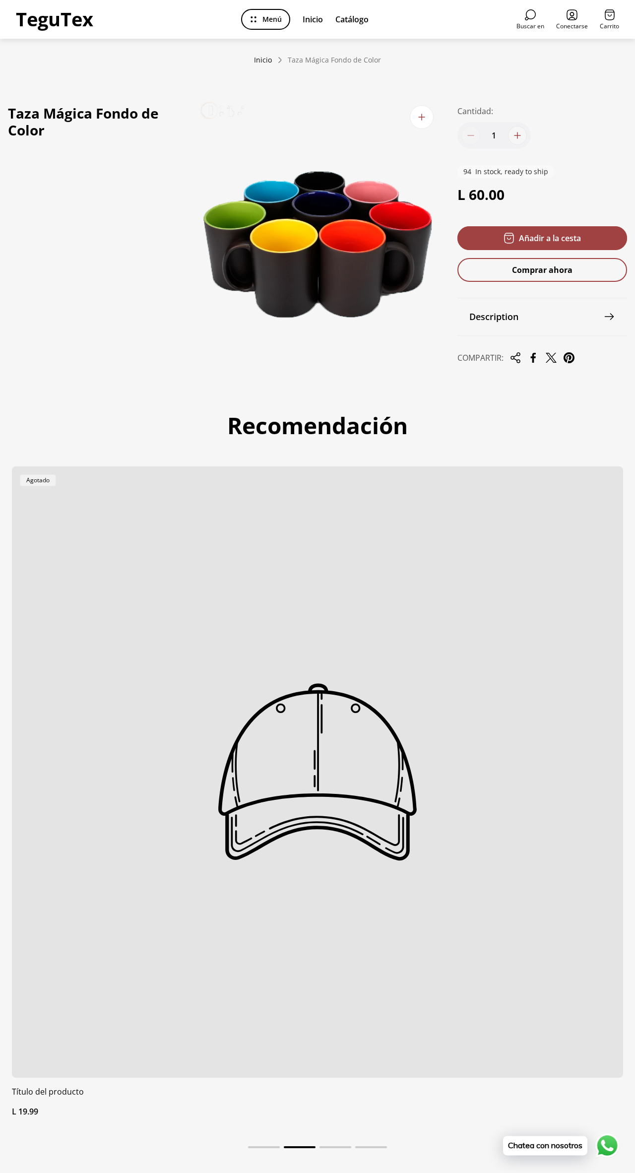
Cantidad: (475, 111)
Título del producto (48, 1091)
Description (493, 317)
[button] (264, 1147)
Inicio (263, 60)
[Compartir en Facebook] (533, 358)
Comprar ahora (542, 269)
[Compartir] (515, 358)
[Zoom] (422, 117)
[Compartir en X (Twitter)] (551, 358)
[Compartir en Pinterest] (569, 358)
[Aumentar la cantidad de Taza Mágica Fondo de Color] (517, 135)
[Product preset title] (317, 772)
